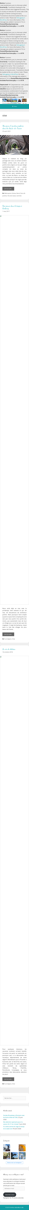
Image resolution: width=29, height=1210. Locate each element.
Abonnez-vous (9, 1195)
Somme (19, 196)
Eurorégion (7, 639)
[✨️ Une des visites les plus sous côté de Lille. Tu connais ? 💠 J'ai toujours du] (6, 1155)
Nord (18, 193)
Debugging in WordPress (10, 74)
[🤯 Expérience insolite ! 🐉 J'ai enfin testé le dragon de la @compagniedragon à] (14, 1155)
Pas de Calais (12, 196)
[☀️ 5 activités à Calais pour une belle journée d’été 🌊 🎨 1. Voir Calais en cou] (14, 1147)
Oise (13, 639)
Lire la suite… (9, 189)
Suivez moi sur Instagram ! (14, 1162)
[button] (14, 145)
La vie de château (8, 649)
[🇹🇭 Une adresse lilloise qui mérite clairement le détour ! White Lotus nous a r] (22, 1147)
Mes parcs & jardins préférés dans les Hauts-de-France (13, 127)
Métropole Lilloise (10, 193)
